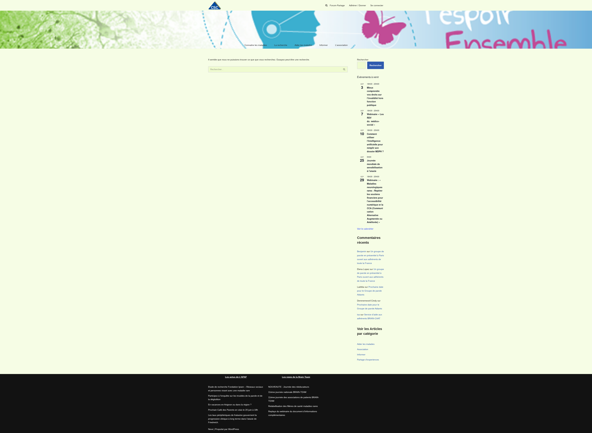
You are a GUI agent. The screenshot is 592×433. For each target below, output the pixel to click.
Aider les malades (303, 45)
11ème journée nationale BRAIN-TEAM (287, 392)
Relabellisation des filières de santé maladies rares (293, 406)
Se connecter (376, 5)
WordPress (233, 429)
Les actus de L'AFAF (236, 377)
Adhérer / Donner (357, 5)
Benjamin (361, 251)
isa (358, 314)
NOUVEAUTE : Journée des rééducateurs (288, 387)
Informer (323, 45)
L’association (341, 45)
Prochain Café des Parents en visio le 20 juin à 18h (233, 410)
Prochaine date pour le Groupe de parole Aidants (370, 291)
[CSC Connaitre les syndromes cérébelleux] (216, 5)
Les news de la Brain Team (296, 377)
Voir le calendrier (365, 228)
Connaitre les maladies (256, 45)
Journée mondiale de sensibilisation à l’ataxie (374, 165)
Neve (210, 429)
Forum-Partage (337, 5)
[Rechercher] (326, 5)
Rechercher (362, 59)
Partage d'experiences (368, 359)
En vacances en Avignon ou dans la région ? (229, 404)
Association (362, 349)
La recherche (280, 45)
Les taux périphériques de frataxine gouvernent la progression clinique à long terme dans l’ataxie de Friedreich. (232, 419)
